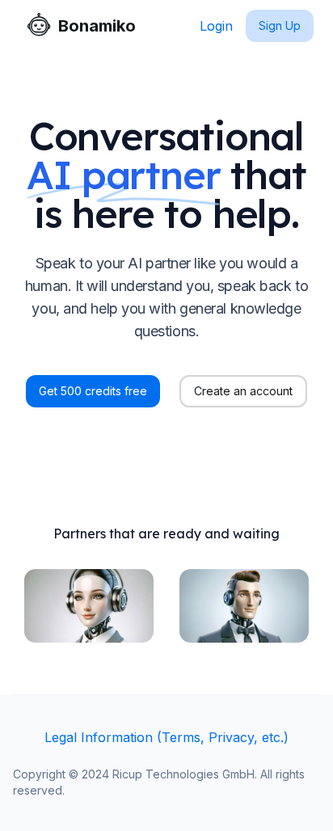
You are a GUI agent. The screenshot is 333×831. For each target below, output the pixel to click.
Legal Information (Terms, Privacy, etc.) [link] (166, 737)
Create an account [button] (243, 391)
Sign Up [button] (280, 25)
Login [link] (216, 26)
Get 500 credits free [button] (93, 391)
